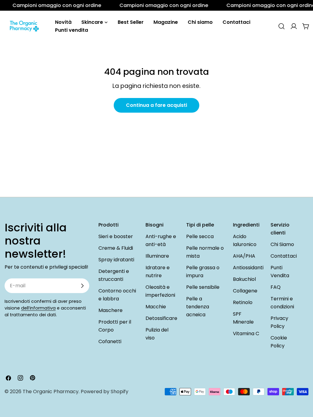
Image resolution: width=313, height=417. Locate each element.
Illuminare (157, 255)
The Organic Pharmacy (51, 391)
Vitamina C (246, 333)
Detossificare (161, 318)
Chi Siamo (282, 244)
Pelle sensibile (202, 287)
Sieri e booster (115, 236)
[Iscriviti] (82, 285)
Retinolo (242, 302)
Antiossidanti (248, 267)
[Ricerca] (281, 26)
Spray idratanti (116, 259)
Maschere (110, 310)
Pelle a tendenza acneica (197, 306)
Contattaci (284, 255)
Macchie (155, 306)
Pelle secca (200, 236)
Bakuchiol (244, 279)
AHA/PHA (244, 255)
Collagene (245, 290)
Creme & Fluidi (115, 248)
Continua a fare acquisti (156, 105)
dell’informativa (38, 308)
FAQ (276, 287)
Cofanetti (109, 341)
